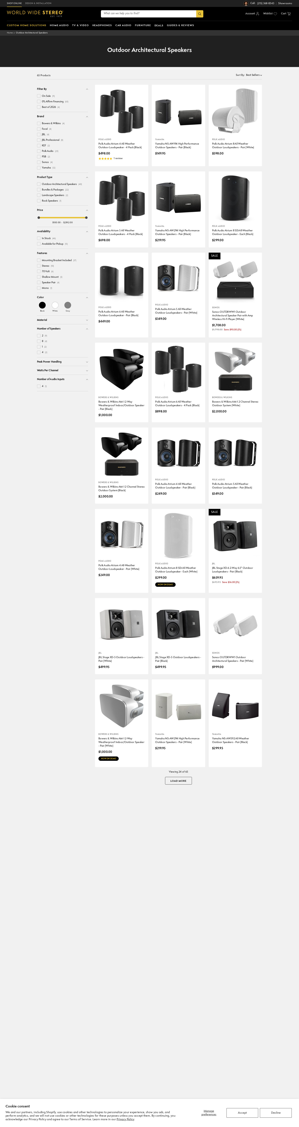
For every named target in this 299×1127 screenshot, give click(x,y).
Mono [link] (47, 288)
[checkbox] (38, 96)
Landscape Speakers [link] (55, 195)
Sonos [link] (47, 162)
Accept (242, 1112)
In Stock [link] (49, 238)
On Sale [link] (48, 96)
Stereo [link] (48, 266)
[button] (286, 14)
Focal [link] (46, 129)
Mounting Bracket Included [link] (59, 260)
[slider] (38, 217)
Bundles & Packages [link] (55, 190)
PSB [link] (46, 156)
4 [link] (44, 352)
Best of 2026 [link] (51, 107)
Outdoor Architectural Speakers (32, 33)
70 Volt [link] (47, 271)
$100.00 (56, 222)
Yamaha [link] (48, 168)
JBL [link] (45, 134)
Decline (276, 1112)
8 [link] (44, 341)
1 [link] (44, 347)
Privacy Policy (125, 1119)
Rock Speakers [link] (51, 201)
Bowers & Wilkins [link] (53, 123)
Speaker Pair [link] (50, 282)
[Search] (199, 13)
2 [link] (44, 336)
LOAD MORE (178, 781)
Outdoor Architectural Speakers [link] (62, 184)
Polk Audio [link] (50, 151)
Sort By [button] (240, 75)
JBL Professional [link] (52, 140)
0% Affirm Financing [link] (55, 101)
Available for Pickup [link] (55, 244)
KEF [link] (46, 145)
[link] (42, 307)
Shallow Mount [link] (52, 277)
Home (10, 33)
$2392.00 (68, 222)
